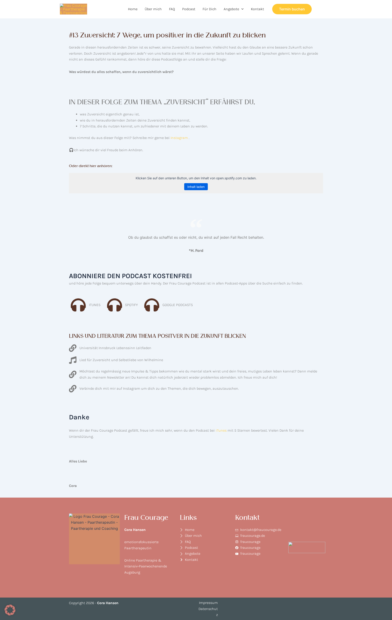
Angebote (231, 9)
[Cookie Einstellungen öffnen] (10, 614)
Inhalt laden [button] (196, 187)
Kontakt (257, 9)
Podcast (188, 9)
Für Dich (209, 9)
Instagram (179, 138)
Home (132, 9)
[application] (241, 9)
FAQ (172, 9)
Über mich (153, 9)
